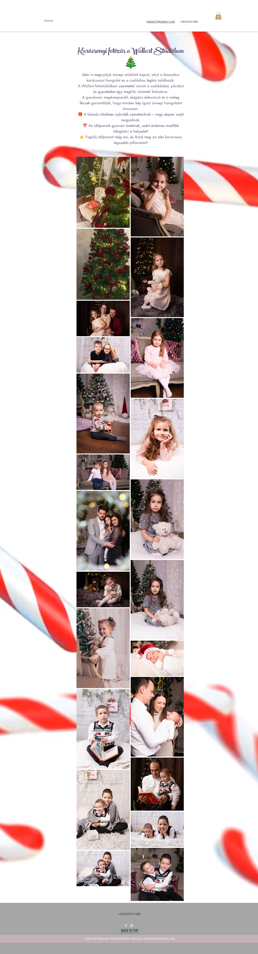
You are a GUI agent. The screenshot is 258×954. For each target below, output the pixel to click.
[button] (218, 16)
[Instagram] (132, 925)
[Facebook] (126, 925)
